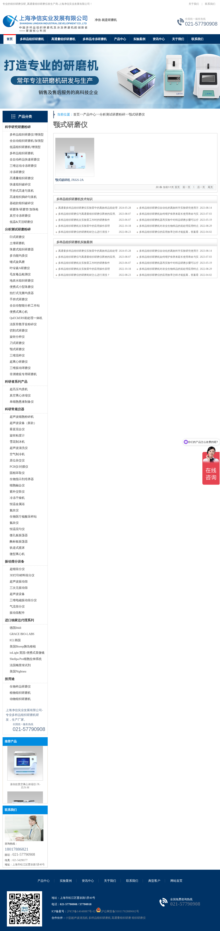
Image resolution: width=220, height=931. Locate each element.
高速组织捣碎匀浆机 (23, 197)
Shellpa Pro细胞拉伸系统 (26, 659)
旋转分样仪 (17, 336)
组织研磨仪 (139, 917)
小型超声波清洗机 (77, 917)
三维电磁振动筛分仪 (23, 600)
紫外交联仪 (17, 491)
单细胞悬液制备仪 (22, 401)
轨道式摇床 (17, 547)
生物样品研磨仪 (20, 686)
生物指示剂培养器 (22, 479)
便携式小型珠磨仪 (22, 286)
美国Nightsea (18, 671)
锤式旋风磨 (17, 262)
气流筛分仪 (17, 606)
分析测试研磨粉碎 (112, 114)
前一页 (186, 187)
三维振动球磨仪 (20, 368)
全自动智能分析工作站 (25, 305)
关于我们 (194, 3)
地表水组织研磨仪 (22, 280)
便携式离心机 (19, 311)
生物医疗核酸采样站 (23, 516)
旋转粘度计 (17, 435)
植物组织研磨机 (20, 692)
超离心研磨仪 (19, 361)
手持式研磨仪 (19, 299)
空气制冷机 (17, 454)
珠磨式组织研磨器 (22, 249)
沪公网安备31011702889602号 (120, 911)
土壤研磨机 (17, 243)
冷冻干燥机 (17, 497)
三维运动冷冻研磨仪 (23, 165)
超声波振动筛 (19, 581)
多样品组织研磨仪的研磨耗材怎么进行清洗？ (84, 231)
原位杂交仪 (17, 460)
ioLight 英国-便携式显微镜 (27, 652)
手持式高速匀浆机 (22, 190)
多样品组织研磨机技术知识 (75, 199)
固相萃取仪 (17, 473)
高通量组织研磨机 (63, 39)
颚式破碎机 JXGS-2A (69, 180)
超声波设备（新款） (23, 423)
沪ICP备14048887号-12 (81, 911)
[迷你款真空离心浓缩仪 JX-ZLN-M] (25, 774)
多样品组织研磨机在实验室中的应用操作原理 (84, 225)
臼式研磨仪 (17, 237)
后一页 (201, 187)
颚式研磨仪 (17, 349)
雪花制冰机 (17, 441)
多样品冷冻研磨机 (95, 39)
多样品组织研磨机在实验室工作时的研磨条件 (84, 219)
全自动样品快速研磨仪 (25, 159)
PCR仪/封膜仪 (19, 466)
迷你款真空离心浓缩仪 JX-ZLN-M (25, 780)
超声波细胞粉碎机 (22, 416)
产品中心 (120, 39)
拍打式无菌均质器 (22, 293)
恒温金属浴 (17, 504)
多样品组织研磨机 (32, 39)
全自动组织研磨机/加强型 (27, 140)
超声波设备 (17, 594)
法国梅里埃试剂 (20, 665)
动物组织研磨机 (20, 699)
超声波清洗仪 (19, 448)
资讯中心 (159, 39)
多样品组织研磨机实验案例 (75, 242)
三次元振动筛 (19, 587)
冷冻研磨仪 (17, 172)
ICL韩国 (15, 640)
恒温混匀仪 (17, 529)
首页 (10, 39)
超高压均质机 (19, 389)
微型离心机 (17, 554)
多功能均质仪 (19, 255)
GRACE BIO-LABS (22, 634)
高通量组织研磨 (121, 917)
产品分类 (25, 116)
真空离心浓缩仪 (20, 395)
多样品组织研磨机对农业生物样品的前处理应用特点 (169, 225)
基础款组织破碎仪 (22, 203)
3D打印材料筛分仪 (22, 575)
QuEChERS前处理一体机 (26, 318)
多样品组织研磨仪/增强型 (27, 134)
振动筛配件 (17, 612)
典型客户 (154, 880)
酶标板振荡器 (19, 541)
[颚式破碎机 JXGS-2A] (74, 157)
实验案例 (139, 39)
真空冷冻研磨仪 (20, 215)
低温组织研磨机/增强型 (25, 147)
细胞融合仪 (17, 485)
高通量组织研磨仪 (22, 178)
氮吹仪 (14, 510)
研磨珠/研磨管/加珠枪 (24, 209)
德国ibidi (15, 627)
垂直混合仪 (17, 429)
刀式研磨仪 (17, 343)
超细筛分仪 (17, 569)
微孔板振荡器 (19, 535)
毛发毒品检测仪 (20, 274)
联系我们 (210, 3)
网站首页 (176, 880)
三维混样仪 (17, 355)
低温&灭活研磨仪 (21, 222)
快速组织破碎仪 (20, 184)
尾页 (210, 187)
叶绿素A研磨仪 (20, 268)
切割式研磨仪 (19, 330)
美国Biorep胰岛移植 (23, 646)
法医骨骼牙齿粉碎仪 (23, 324)
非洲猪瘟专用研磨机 (23, 374)
